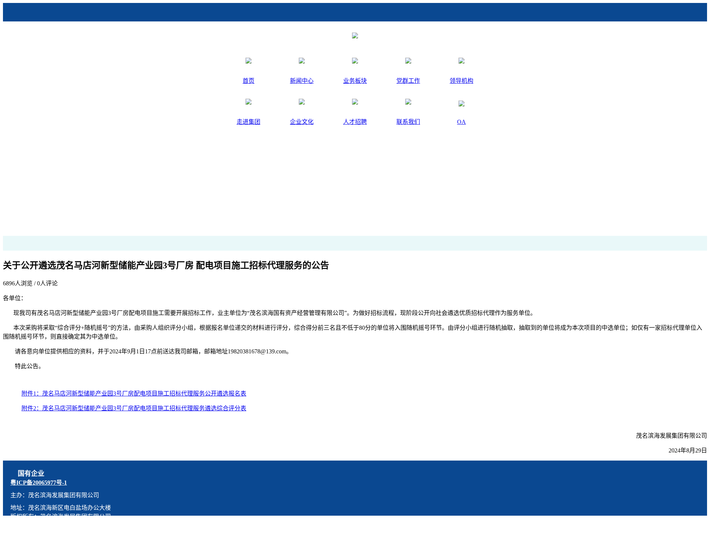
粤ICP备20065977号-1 (38, 482)
